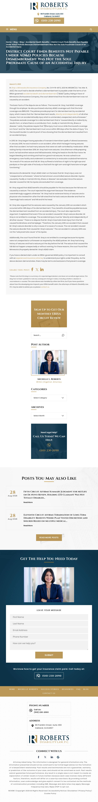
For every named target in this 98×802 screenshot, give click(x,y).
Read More (28, 502)
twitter (37, 269)
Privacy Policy (85, 791)
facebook (32, 269)
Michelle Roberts (28, 689)
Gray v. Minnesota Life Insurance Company (28, 88)
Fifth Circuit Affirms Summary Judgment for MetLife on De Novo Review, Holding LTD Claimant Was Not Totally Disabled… (55, 494)
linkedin (51, 757)
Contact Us (49, 693)
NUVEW (11, 791)
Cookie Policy (50, 793)
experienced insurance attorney (29, 258)
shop (42, 269)
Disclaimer (72, 791)
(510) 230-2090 (50, 20)
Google (58, 757)
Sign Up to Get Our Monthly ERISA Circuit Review (49, 314)
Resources (68, 689)
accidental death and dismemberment (40, 94)
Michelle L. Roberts (49, 379)
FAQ (78, 689)
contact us (45, 287)
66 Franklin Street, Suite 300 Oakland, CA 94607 (52, 15)
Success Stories (50, 689)
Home (12, 689)
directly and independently (67, 114)
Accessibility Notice (57, 791)
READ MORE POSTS (49, 537)
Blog (86, 689)
